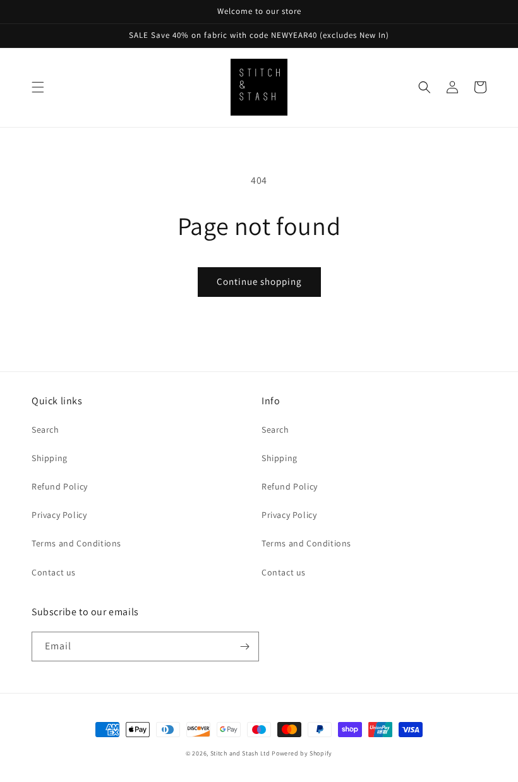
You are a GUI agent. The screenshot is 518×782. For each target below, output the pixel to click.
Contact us (54, 572)
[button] (38, 87)
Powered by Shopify (302, 753)
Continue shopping (259, 281)
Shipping (50, 458)
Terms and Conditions (76, 543)
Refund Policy (60, 486)
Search (45, 429)
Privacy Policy (59, 514)
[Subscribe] (244, 646)
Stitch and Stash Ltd (240, 753)
